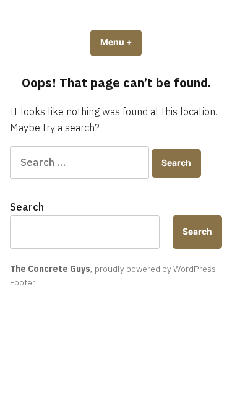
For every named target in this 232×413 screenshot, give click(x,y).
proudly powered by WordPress (155, 268)
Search (27, 207)
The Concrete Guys (50, 268)
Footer (22, 282)
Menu (121, 42)
